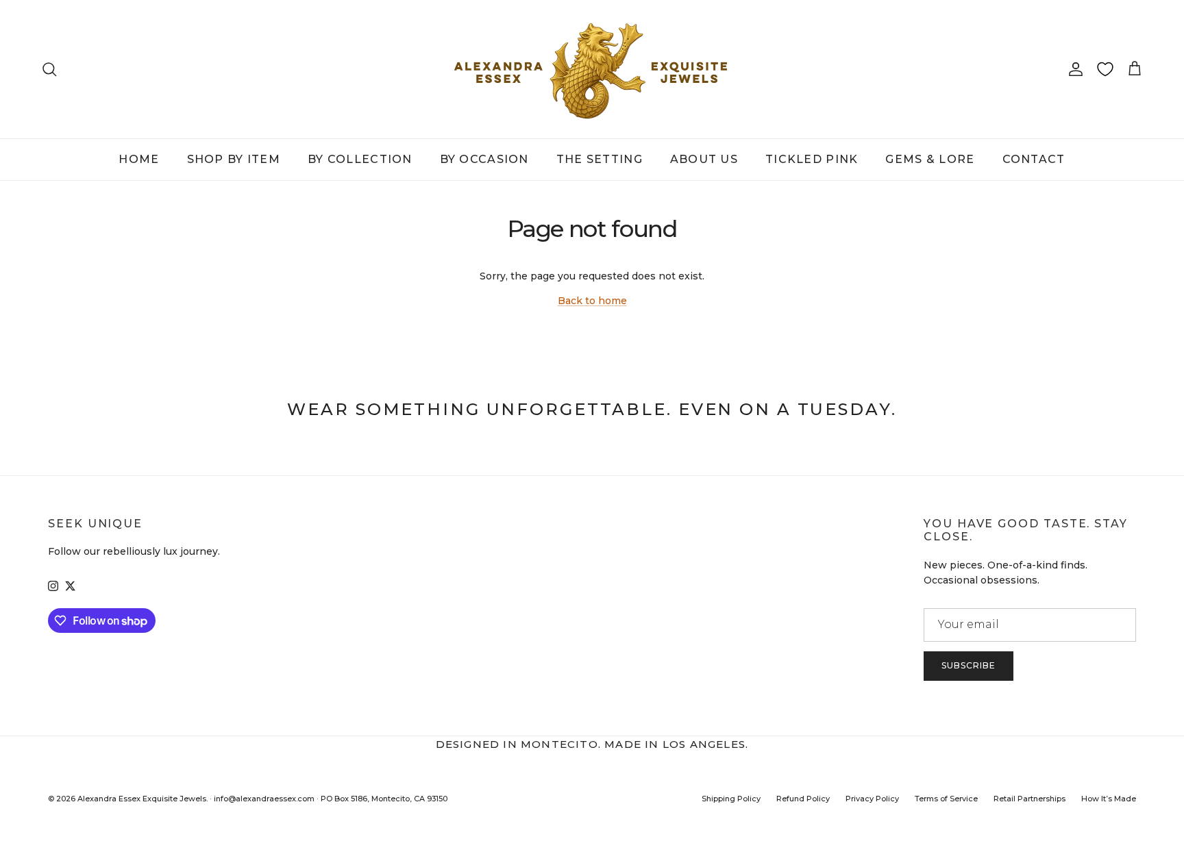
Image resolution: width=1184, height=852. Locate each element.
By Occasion (484, 159)
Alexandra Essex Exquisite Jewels (141, 798)
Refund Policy (803, 798)
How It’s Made (1108, 798)
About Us (704, 159)
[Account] (1073, 69)
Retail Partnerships (1029, 798)
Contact (1033, 159)
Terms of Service (946, 798)
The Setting (599, 159)
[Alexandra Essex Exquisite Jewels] (592, 69)
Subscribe (968, 665)
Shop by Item (233, 159)
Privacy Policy (872, 798)
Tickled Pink (811, 159)
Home (139, 159)
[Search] (49, 69)
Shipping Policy (731, 798)
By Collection (360, 159)
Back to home (592, 301)
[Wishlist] (1105, 69)
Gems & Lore (929, 159)
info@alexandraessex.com (264, 798)
